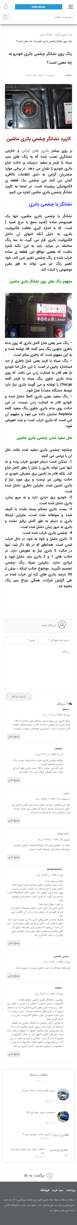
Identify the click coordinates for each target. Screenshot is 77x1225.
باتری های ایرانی (35, 151)
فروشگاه (44, 1190)
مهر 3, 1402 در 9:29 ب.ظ (57, 962)
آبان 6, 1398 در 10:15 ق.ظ (49, 754)
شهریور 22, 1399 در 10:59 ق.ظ (54, 839)
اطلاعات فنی (46, 35)
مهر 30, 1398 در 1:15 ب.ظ (56, 715)
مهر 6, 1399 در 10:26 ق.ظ (49, 875)
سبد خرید (57, 1190)
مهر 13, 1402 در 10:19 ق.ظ (49, 994)
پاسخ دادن (13, 736)
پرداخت (70, 1190)
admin (68, 75)
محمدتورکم (63, 834)
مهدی (66, 793)
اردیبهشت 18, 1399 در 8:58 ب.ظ (53, 799)
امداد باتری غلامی (63, 35)
